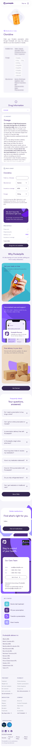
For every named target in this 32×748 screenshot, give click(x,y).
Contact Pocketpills (22, 703)
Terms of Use (10, 737)
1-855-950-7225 (16, 570)
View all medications (16, 529)
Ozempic (4, 700)
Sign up (24, 3)
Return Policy (26, 737)
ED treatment (5, 688)
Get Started (16, 388)
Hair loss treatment (6, 686)
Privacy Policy (18, 737)
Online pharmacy (21, 681)
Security (4, 738)
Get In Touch (15, 577)
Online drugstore (21, 686)
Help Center (20, 705)
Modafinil (4, 705)
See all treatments (6, 693)
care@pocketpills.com (17, 567)
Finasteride (4, 710)
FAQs (18, 708)
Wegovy (4, 703)
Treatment (4, 681)
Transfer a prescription (23, 683)
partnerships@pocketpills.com (13, 588)
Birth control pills (6, 691)
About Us (19, 700)
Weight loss (5, 683)
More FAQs (16, 494)
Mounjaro (4, 708)
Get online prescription (22, 691)
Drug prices (20, 688)
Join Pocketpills (21, 713)
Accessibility (20, 710)
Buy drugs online (6, 713)
